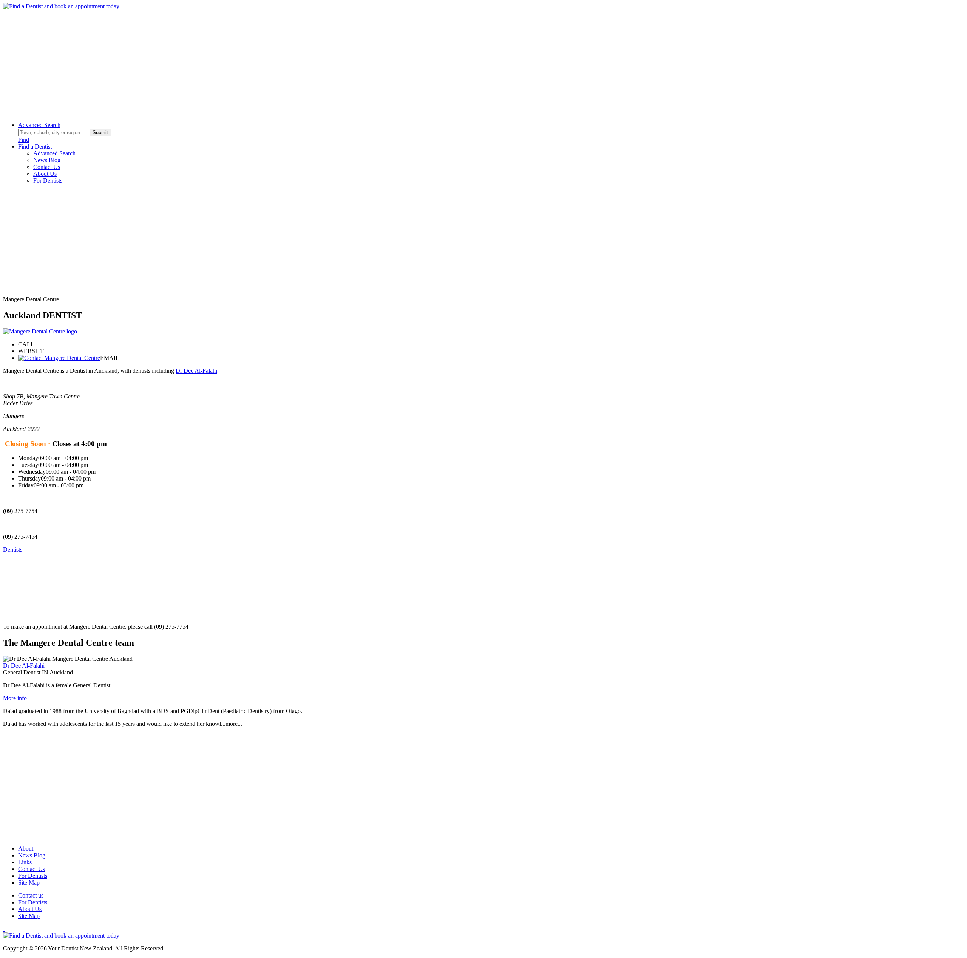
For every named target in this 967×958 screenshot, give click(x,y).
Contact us (30, 895)
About (25, 848)
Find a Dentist (35, 146)
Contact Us (46, 167)
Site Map (29, 882)
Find (23, 139)
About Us (45, 174)
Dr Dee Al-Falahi (196, 370)
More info (15, 698)
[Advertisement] (229, 63)
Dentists (12, 549)
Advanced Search (39, 125)
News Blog (46, 160)
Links (25, 862)
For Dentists (47, 180)
